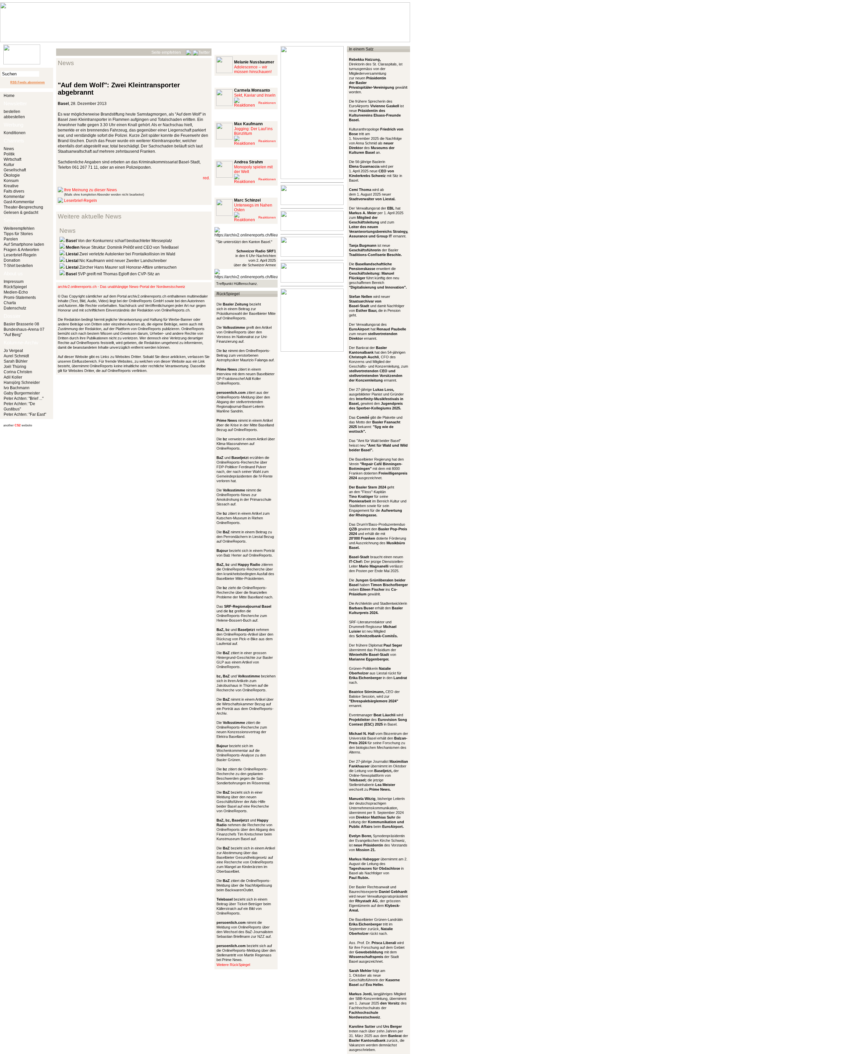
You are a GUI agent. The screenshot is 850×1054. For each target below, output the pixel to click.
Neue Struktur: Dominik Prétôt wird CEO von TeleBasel (122, 247)
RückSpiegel (15, 287)
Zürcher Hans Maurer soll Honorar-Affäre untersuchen (121, 267)
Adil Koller (13, 377)
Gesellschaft (15, 170)
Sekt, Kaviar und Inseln (255, 95)
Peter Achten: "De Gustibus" (19, 406)
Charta (10, 303)
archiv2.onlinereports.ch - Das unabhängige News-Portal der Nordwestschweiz (121, 287)
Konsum (11, 180)
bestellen (12, 111)
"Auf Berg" (13, 334)
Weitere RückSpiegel (233, 965)
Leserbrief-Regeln (20, 255)
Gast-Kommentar (19, 202)
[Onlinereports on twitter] (201, 51)
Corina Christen (18, 372)
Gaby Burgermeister (22, 393)
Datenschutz (15, 308)
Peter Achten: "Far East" (25, 414)
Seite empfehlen (166, 52)
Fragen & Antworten (21, 249)
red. (206, 178)
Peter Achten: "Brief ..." (23, 398)
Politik (9, 154)
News (9, 148)
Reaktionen (267, 103)
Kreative (11, 186)
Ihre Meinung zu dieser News (90, 190)
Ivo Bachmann (17, 388)
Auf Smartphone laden (24, 244)
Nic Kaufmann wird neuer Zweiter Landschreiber (116, 260)
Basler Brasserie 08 (21, 324)
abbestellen (14, 117)
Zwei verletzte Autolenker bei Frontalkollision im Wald (120, 254)
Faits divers (14, 191)
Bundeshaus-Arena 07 (24, 329)
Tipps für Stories (18, 233)
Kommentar (14, 196)
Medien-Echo (16, 292)
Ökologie (12, 175)
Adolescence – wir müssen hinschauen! (253, 69)
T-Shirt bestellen (18, 265)
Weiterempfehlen (19, 228)
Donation (12, 260)
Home (9, 95)
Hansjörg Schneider (22, 382)
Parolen (11, 239)
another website (17, 425)
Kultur (9, 164)
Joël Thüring (15, 366)
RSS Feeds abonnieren (27, 82)
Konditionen (15, 133)
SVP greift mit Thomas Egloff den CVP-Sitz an (113, 274)
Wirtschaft (12, 159)
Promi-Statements (20, 297)
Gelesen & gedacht (21, 212)
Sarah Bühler (16, 361)
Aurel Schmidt (16, 356)
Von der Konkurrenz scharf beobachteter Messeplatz (119, 240)
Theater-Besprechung (23, 207)
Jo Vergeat (13, 350)
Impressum (14, 281)
